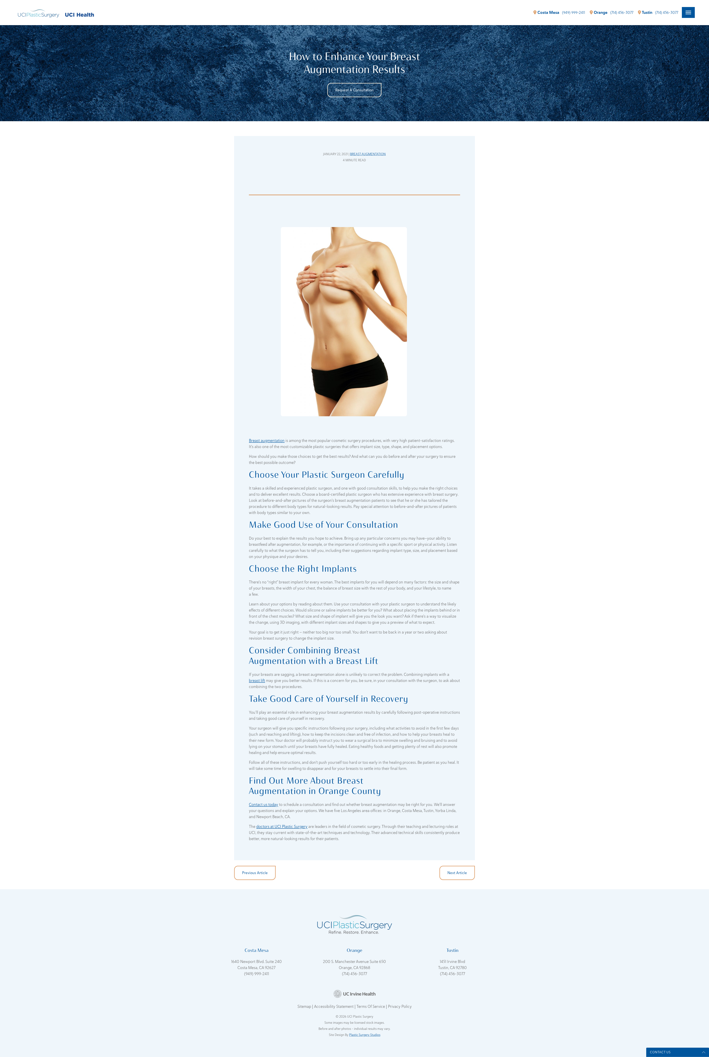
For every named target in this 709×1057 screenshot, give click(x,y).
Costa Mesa (548, 12)
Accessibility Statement (334, 1006)
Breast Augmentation (368, 154)
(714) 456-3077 (354, 973)
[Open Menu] (688, 12)
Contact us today (263, 804)
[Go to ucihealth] (79, 14)
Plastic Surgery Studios (364, 1035)
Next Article (457, 872)
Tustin (647, 12)
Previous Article (255, 872)
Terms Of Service (371, 1006)
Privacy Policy (400, 1006)
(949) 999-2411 (256, 973)
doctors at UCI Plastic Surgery (281, 826)
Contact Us (660, 1052)
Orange (600, 12)
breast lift (257, 680)
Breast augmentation (267, 440)
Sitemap (304, 1006)
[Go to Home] (38, 13)
